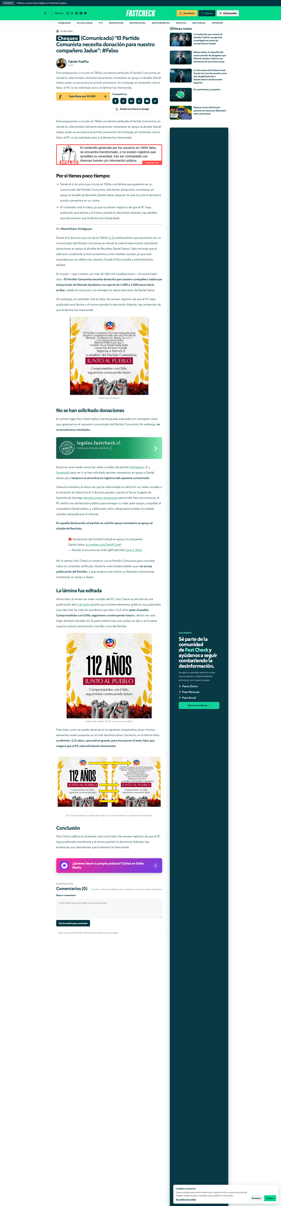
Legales (8, 3)
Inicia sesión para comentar (73, 923)
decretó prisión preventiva (100, 498)
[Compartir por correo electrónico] (147, 101)
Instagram (137, 467)
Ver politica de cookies (186, 1199)
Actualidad (85, 23)
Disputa (181, 23)
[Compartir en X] (123, 101)
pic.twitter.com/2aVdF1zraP (103, 545)
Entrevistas (138, 23)
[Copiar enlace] (155, 101)
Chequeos (64, 23)
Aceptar (270, 1198)
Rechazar (256, 1198)
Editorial (199, 23)
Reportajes (116, 23)
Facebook (62, 472)
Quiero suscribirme (198, 705)
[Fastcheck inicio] (140, 13)
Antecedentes (161, 23)
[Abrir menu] (45, 13)
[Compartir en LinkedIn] (131, 101)
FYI (101, 23)
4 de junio (83, 604)
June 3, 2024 (134, 550)
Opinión (217, 23)
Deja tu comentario (66, 895)
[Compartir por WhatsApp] (139, 101)
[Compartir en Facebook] (115, 101)
